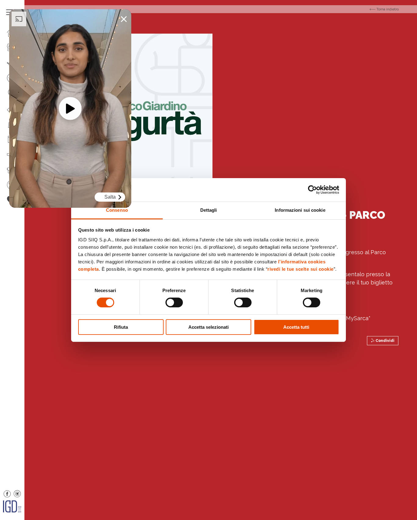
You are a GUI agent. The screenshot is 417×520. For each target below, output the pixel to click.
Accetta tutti (296, 327)
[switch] (174, 302)
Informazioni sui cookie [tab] (300, 210)
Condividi (384, 341)
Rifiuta (121, 327)
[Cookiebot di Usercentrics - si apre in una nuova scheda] (312, 189)
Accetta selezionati (208, 327)
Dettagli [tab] (208, 210)
